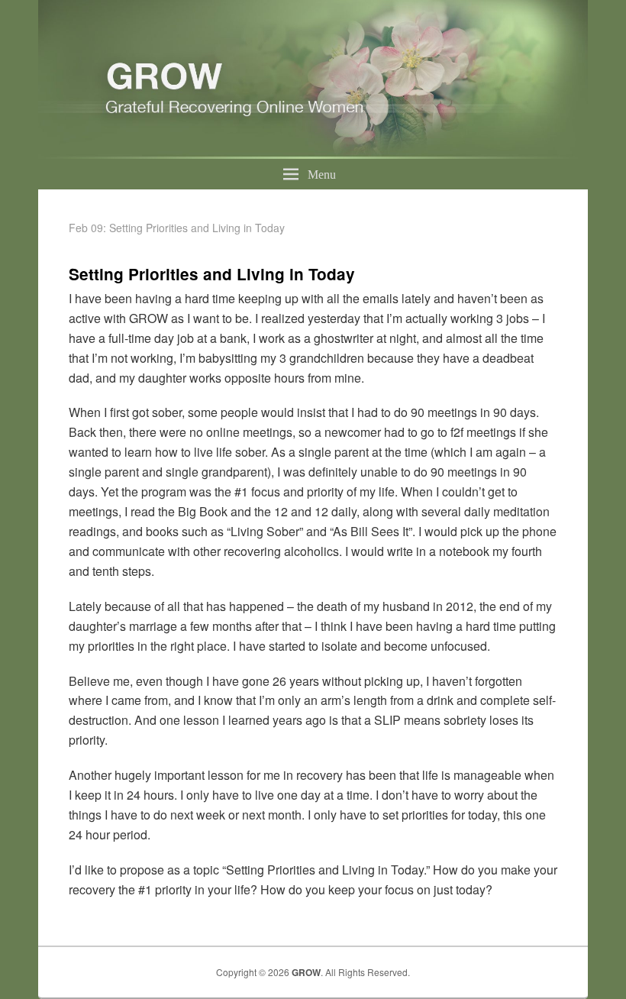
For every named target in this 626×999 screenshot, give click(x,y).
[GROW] (313, 154)
